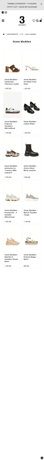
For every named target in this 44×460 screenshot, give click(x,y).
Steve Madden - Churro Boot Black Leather (31, 168)
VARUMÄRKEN (12, 34)
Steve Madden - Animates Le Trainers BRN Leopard (12, 169)
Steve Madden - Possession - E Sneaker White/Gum (12, 213)
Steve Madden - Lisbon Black (31, 122)
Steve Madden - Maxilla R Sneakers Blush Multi (12, 258)
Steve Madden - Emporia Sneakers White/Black (12, 124)
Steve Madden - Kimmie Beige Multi (31, 257)
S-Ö (21, 34)
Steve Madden (30, 34)
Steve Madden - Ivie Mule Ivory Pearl (31, 81)
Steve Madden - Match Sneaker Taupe (31, 212)
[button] (34, 21)
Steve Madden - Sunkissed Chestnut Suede (12, 81)
